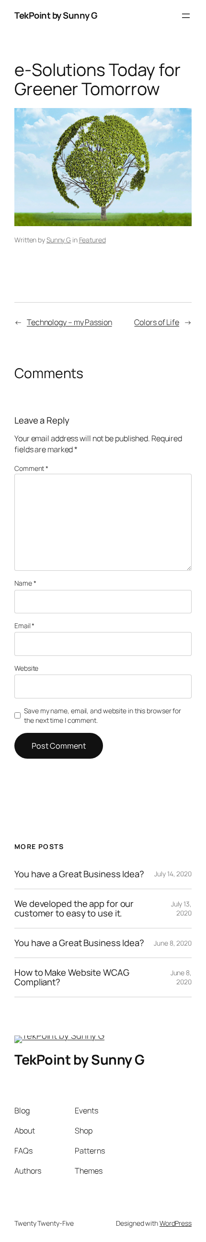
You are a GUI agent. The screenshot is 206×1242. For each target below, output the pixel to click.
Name (25, 583)
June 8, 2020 (173, 943)
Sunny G (58, 239)
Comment (31, 468)
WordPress (176, 1223)
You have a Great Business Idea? (79, 874)
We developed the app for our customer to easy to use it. (74, 908)
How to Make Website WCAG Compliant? (71, 977)
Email (24, 625)
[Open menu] (186, 16)
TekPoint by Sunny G (55, 15)
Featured (92, 239)
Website (26, 668)
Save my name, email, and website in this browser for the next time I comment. (102, 715)
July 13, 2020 (181, 908)
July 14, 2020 (173, 873)
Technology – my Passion (69, 322)
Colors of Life (156, 322)
